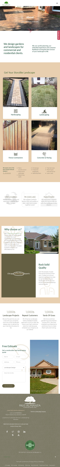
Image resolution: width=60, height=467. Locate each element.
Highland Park (43, 465)
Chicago (7, 465)
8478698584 (18, 413)
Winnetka (14, 465)
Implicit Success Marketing (48, 391)
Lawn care (50, 173)
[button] (7, 173)
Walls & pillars (36, 173)
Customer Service (14, 417)
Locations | (5, 417)
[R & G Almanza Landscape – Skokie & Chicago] (6, 3)
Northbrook (34, 465)
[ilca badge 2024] (30, 450)
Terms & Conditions (22, 461)
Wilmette (21, 465)
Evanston (52, 465)
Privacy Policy (33, 461)
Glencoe (27, 465)
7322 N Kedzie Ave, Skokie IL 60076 (15, 414)
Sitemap (41, 461)
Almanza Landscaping (14, 233)
